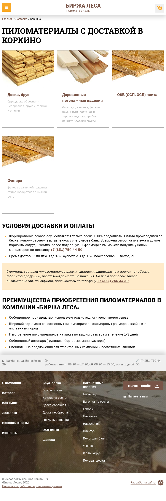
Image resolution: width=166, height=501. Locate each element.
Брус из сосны (53, 390)
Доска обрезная (54, 405)
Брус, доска (52, 383)
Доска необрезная (56, 412)
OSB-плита (51, 429)
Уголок (88, 445)
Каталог (8, 393)
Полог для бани (94, 438)
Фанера (49, 439)
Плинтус (88, 431)
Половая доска (94, 460)
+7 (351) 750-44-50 (66, 249)
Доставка (21, 18)
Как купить (10, 403)
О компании (11, 383)
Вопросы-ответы (15, 423)
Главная (7, 18)
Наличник (90, 416)
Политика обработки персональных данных (32, 486)
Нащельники (92, 423)
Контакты (10, 433)
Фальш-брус (92, 453)
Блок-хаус (90, 394)
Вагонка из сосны (96, 401)
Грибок (88, 409)
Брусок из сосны (55, 397)
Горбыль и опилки (56, 420)
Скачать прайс (139, 386)
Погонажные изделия (93, 385)
